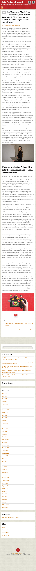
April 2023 (4, 434)
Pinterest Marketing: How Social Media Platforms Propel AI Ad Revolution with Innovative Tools (18, 328)
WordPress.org (5, 535)
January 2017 (5, 475)
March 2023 (5, 437)
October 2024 (5, 407)
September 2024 (5, 410)
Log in (3, 527)
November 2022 (5, 448)
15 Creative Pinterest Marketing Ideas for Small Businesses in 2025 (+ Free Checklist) (18, 367)
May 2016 (4, 496)
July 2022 (4, 458)
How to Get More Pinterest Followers (12, 25)
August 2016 (5, 488)
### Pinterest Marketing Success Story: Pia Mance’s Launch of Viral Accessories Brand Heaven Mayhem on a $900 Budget (16, 17)
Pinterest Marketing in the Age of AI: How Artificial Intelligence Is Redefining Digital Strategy (17, 371)
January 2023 (5, 442)
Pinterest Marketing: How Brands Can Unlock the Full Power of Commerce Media (16, 375)
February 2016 (5, 505)
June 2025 (4, 396)
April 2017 (4, 467)
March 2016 (5, 502)
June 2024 (4, 415)
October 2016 (5, 483)
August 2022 (5, 456)
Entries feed (5, 530)
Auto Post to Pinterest (12, 2)
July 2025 (4, 393)
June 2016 (4, 494)
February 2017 (5, 472)
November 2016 (5, 480)
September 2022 (5, 453)
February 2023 (5, 439)
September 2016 (5, 486)
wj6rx (3, 25)
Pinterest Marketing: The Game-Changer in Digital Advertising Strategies (18, 324)
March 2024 (5, 423)
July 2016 (4, 491)
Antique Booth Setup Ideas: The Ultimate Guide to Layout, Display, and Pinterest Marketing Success (17, 362)
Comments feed (5, 532)
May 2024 (4, 418)
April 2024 (4, 420)
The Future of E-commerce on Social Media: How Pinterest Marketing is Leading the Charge (15, 358)
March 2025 (5, 404)
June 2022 (4, 461)
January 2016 (5, 507)
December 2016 (5, 477)
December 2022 (5, 445)
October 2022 (5, 450)
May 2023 (4, 431)
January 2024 (5, 428)
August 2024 (5, 412)
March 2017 (5, 469)
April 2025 (4, 401)
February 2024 (5, 426)
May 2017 (4, 464)
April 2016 (4, 499)
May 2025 (4, 399)
